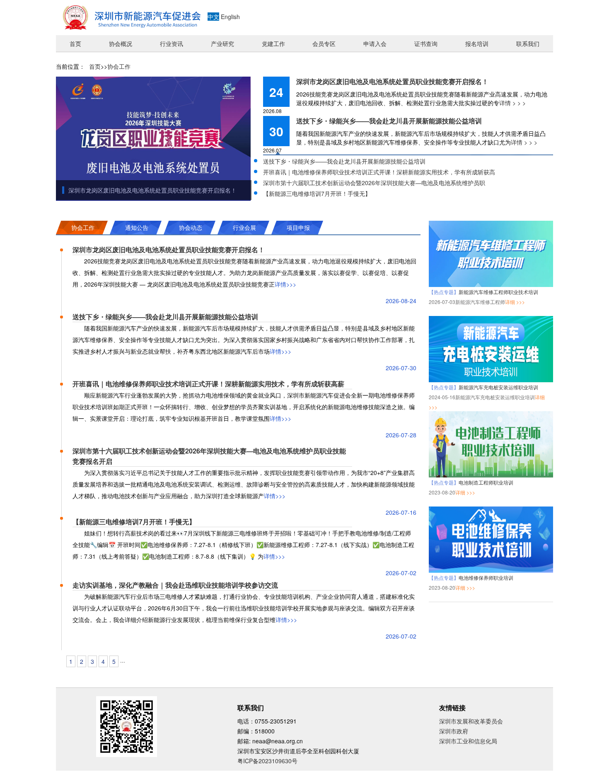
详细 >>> (515, 301)
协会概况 (120, 43)
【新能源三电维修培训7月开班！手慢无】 (317, 193)
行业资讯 (171, 43)
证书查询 (425, 43)
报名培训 (476, 43)
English (230, 16)
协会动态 (190, 227)
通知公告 (136, 227)
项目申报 (298, 227)
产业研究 (222, 43)
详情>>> (285, 284)
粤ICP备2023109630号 (267, 761)
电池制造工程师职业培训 (486, 482)
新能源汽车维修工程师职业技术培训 (498, 291)
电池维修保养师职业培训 (486, 577)
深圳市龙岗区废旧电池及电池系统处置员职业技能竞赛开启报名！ (152, 190)
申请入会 (375, 43)
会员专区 (324, 43)
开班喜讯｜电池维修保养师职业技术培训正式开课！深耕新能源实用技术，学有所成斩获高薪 (208, 383)
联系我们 (527, 43)
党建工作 (273, 43)
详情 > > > (512, 103)
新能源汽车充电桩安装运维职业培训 (498, 387)
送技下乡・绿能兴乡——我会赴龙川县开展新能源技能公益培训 (389, 120)
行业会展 (244, 227)
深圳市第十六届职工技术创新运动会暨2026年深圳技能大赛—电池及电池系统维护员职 (374, 182)
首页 (75, 43)
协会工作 (118, 66)
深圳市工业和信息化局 (468, 741)
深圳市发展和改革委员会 (471, 721)
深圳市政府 (453, 731)
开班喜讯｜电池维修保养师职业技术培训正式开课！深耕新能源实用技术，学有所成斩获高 (379, 172)
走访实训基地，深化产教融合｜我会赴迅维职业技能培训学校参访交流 (175, 585)
